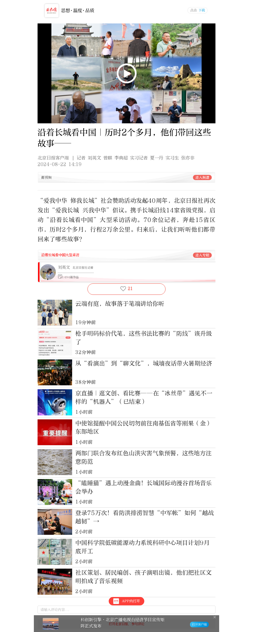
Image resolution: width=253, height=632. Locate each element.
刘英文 (64, 267)
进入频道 (202, 177)
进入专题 (202, 255)
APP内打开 (131, 601)
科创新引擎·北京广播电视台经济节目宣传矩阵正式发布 (123, 622)
